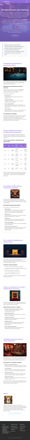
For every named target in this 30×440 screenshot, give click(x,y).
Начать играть (15, 35)
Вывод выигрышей (14, 426)
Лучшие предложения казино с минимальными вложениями (13, 46)
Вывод (5, 54)
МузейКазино (7, 1)
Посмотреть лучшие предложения (15, 413)
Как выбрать (13, 429)
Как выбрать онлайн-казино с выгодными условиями (12, 48)
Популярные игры (22, 426)
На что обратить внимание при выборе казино (11, 49)
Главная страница (22, 430)
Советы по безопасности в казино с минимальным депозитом (14, 51)
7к (6, 28)
